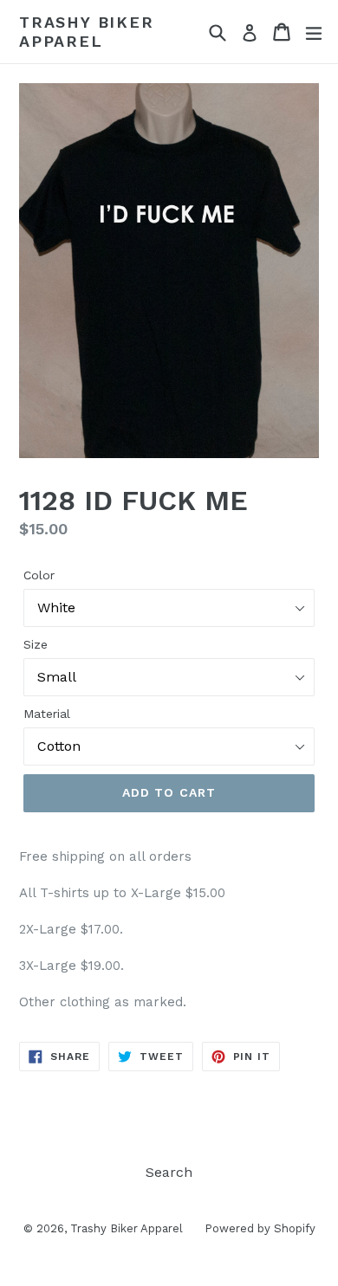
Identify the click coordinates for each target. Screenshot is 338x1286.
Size (35, 644)
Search (169, 1172)
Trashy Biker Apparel (86, 31)
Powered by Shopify (260, 1228)
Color (39, 575)
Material (46, 714)
